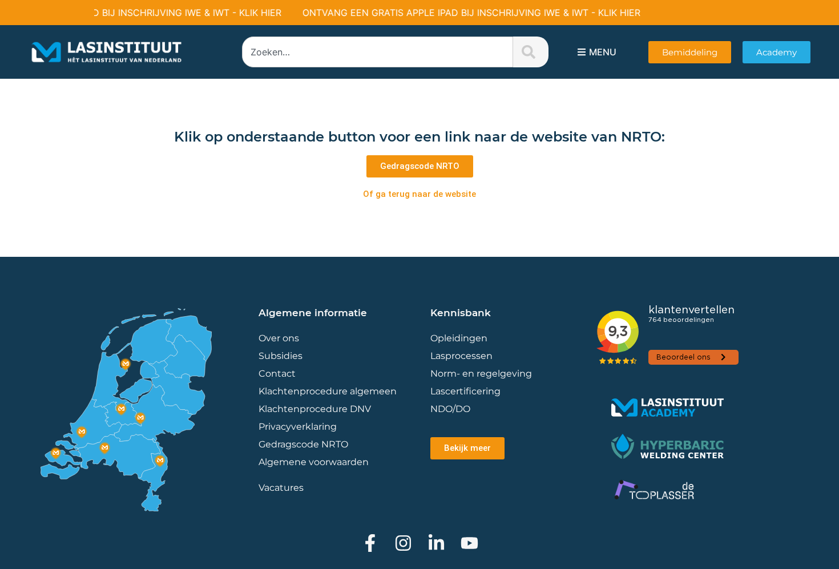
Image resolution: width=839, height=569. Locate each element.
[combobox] (377, 52)
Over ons (279, 338)
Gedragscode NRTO (303, 444)
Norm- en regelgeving (481, 373)
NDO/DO (450, 408)
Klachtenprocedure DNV (315, 408)
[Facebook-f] (370, 543)
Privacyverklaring (298, 426)
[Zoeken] (530, 52)
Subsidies (280, 355)
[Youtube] (469, 543)
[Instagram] (403, 543)
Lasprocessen (461, 355)
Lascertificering (466, 391)
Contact (277, 373)
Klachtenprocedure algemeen (328, 391)
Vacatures (281, 487)
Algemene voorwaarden (314, 462)
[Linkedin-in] (436, 543)
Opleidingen (458, 338)
